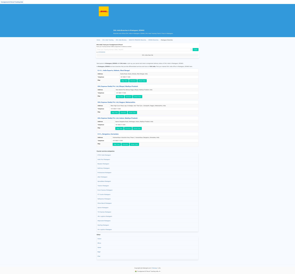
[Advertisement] (159, 18)
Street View (142, 81)
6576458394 (101, 52)
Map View (124, 81)
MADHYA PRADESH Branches (137, 40)
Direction (133, 81)
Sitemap (154, 268)
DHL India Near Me (147, 55)
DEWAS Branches (153, 40)
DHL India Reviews (121, 40)
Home (98, 40)
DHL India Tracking (107, 40)
